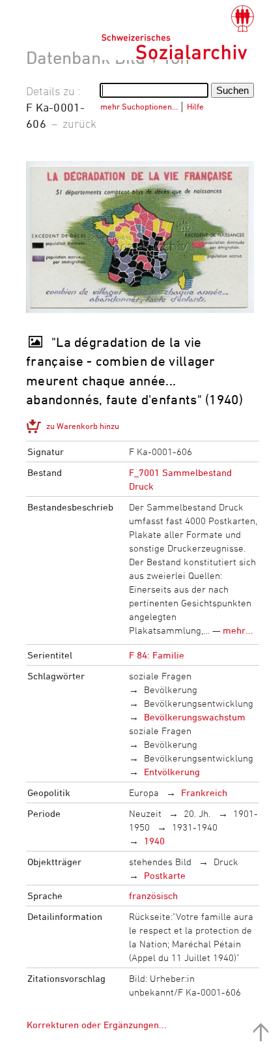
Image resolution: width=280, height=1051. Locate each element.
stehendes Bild (160, 861)
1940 (154, 840)
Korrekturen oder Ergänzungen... (97, 1024)
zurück (79, 123)
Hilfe (195, 106)
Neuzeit (145, 813)
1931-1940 (194, 827)
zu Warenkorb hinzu (82, 426)
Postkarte (165, 875)
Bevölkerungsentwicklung (198, 703)
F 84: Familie (156, 654)
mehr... (238, 630)
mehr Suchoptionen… (139, 106)
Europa (144, 792)
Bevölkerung (170, 689)
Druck (226, 861)
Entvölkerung (172, 771)
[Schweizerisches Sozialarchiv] (177, 32)
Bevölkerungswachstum (194, 716)
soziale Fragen (160, 675)
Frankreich (204, 792)
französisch (153, 895)
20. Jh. (197, 813)
